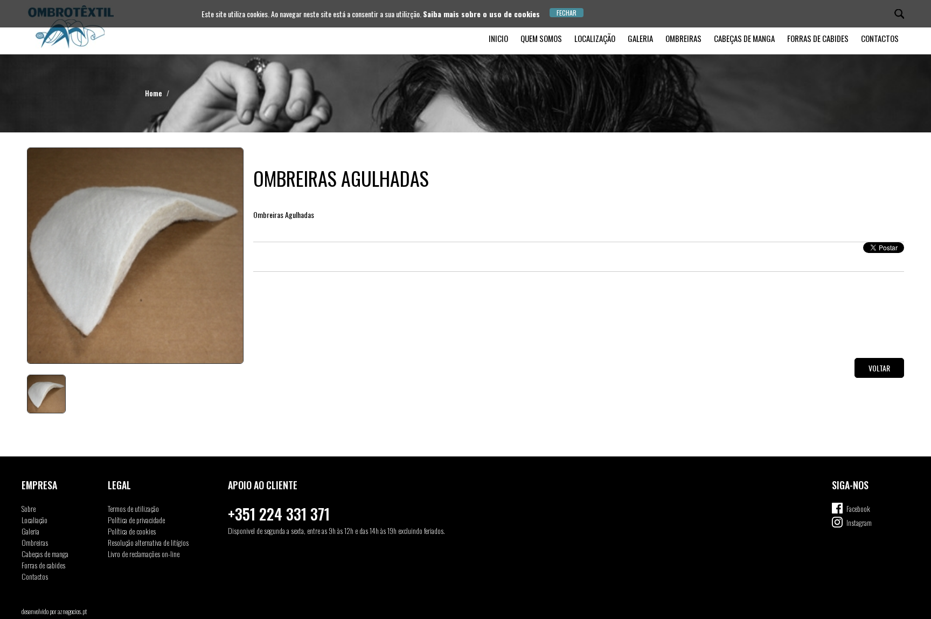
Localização (594, 38)
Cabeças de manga (744, 38)
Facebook (858, 508)
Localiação (34, 519)
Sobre (29, 508)
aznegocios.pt (72, 611)
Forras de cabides (818, 38)
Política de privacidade (136, 519)
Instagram (859, 522)
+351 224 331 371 (279, 514)
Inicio (498, 38)
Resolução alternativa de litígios (148, 542)
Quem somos (541, 38)
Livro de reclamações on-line (143, 553)
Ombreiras (683, 38)
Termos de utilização (133, 508)
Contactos (880, 38)
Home (153, 93)
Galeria (640, 38)
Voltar (879, 368)
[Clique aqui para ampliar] (134, 255)
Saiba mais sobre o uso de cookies (481, 13)
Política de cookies (132, 531)
